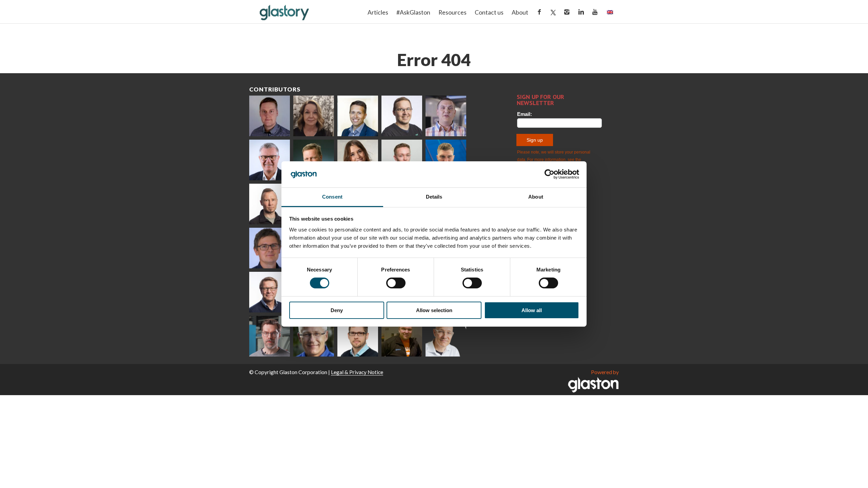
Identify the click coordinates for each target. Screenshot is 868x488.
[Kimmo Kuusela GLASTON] (446, 160)
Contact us (489, 12)
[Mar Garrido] (357, 160)
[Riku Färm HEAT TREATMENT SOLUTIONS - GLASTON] (269, 116)
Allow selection (434, 310)
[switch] (396, 283)
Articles (378, 12)
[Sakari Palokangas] (269, 336)
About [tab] (535, 197)
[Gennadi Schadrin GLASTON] (269, 248)
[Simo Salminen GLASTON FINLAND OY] (269, 292)
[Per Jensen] (313, 336)
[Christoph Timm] (446, 336)
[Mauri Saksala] (313, 160)
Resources (452, 12)
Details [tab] (434, 197)
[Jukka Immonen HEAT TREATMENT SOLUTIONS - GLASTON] (269, 204)
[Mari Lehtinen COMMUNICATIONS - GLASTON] (313, 116)
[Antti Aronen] (401, 116)
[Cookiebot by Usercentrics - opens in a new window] (549, 174)
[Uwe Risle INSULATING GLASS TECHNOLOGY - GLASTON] (269, 160)
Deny (337, 310)
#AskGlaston (413, 12)
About (520, 12)
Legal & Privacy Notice (357, 372)
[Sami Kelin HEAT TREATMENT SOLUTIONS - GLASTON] (401, 336)
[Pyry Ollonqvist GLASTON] (357, 336)
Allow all (531, 310)
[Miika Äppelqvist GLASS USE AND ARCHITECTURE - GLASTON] (357, 116)
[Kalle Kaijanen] (401, 160)
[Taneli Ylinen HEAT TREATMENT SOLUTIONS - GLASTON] (446, 116)
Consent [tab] (332, 197)
